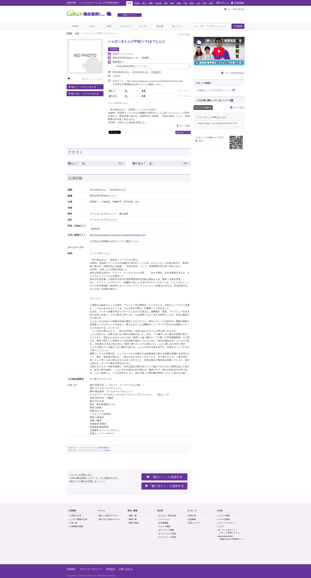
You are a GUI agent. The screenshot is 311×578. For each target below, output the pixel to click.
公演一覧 (73, 523)
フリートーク (164, 519)
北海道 (137, 3)
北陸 (166, 3)
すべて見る (239, 107)
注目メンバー (194, 523)
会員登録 (239, 2)
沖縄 (205, 3)
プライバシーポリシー (90, 569)
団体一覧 (133, 515)
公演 (92, 26)
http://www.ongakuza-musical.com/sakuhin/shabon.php (155, 81)
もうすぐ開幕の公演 (78, 519)
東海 (172, 3)
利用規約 (70, 569)
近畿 (179, 3)
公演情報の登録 (76, 526)
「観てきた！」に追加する (166, 486)
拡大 (201, 140)
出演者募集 (163, 523)
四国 (192, 3)
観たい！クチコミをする (83, 87)
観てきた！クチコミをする (84, 93)
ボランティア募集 (166, 530)
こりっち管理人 (104, 450)
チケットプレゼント (227, 523)
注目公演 (192, 515)
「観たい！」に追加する (166, 477)
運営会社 (110, 569)
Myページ (177, 26)
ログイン (224, 2)
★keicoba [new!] (231, 537)
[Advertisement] (155, 553)
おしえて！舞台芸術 (167, 515)
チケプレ (143, 26)
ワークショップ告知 (167, 537)
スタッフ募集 (164, 526)
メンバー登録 (224, 515)
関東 (151, 3)
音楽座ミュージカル (122, 53)
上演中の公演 (75, 515)
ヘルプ (221, 526)
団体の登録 (134, 523)
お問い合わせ (125, 569)
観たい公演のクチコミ (109, 515)
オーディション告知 (167, 533)
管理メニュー (128, 15)
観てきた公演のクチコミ (110, 519)
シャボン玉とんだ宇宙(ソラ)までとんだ (136, 41)
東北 (144, 3)
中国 (185, 3)
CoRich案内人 (103, 448)
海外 (211, 3)
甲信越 (158, 3)
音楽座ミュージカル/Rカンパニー (215, 90)
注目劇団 (192, 519)
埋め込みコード (183, 132)
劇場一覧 (133, 519)
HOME (75, 26)
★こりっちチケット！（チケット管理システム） (229, 531)
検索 (109, 26)
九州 (198, 3)
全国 (129, 3)
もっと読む (185, 125)
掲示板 (160, 26)
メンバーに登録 (202, 107)
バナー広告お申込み (236, 9)
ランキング (126, 26)
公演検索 (237, 26)
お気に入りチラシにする (94, 79)
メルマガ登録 (224, 519)
